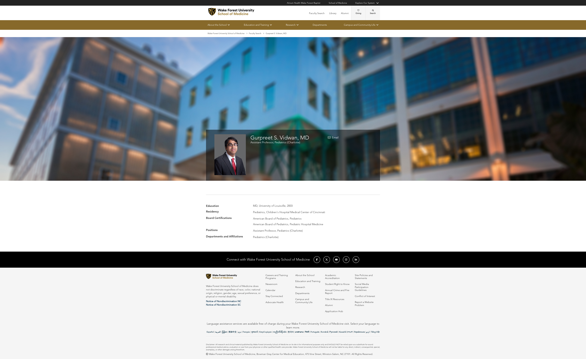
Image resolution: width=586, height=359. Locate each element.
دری (239, 332)
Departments (320, 24)
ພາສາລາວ (299, 332)
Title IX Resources (334, 299)
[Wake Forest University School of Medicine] (231, 12)
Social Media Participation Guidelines (362, 287)
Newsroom (271, 284)
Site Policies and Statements (364, 277)
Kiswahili (342, 332)
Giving (358, 13)
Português (315, 332)
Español (210, 332)
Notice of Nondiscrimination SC (223, 304)
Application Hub (334, 311)
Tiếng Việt (375, 332)
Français (246, 332)
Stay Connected (274, 296)
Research (291, 24)
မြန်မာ (224, 332)
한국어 (291, 332)
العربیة (218, 332)
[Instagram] (346, 259)
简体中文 (233, 332)
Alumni (345, 13)
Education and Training (256, 24)
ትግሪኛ (350, 332)
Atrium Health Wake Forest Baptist (303, 3)
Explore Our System (365, 3)
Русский (333, 332)
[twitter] (326, 259)
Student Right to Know (337, 284)
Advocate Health (275, 302)
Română (324, 332)
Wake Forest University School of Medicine (226, 33)
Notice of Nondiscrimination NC (223, 301)
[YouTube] (336, 259)
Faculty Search (317, 13)
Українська (359, 332)
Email (335, 137)
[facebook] (316, 259)
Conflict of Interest (365, 296)
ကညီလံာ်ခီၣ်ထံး (279, 332)
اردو (367, 332)
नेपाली (307, 332)
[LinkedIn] (356, 259)
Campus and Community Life (359, 24)
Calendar (270, 290)
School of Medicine (338, 3)
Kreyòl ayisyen (265, 332)
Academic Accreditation (332, 277)
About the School (217, 24)
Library (332, 13)
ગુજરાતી (254, 332)
